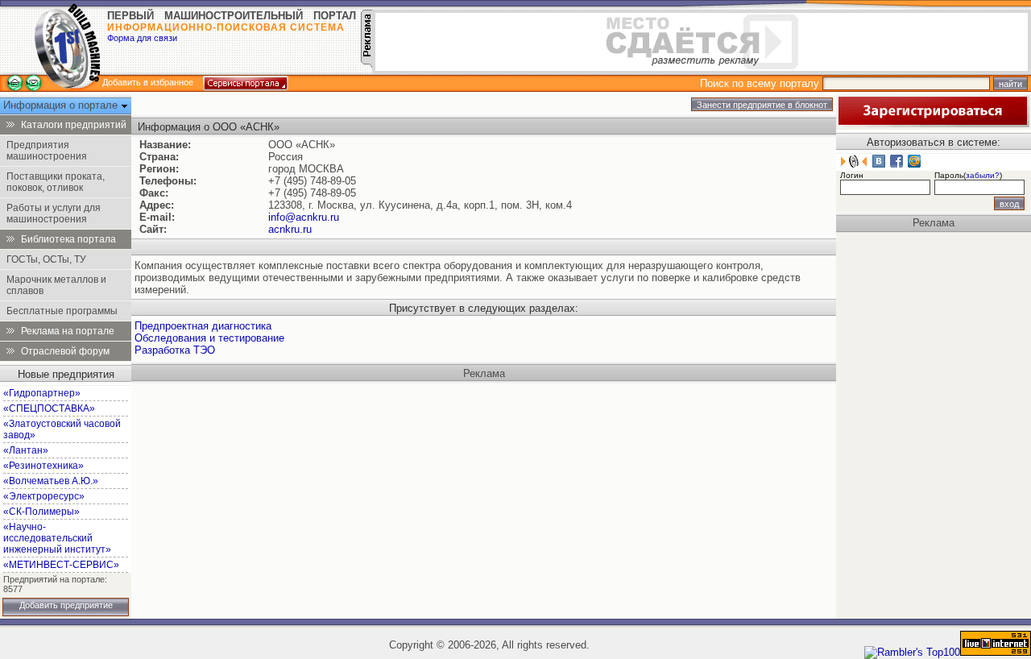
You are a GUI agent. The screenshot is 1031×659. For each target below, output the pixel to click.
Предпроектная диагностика (203, 326)
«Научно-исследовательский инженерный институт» (57, 538)
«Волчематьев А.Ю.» (50, 481)
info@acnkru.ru (303, 217)
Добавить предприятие (66, 605)
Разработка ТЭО (175, 350)
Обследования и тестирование (209, 338)
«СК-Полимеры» (41, 511)
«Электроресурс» (44, 496)
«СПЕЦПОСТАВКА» (49, 408)
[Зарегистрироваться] (932, 124)
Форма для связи (142, 38)
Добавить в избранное (147, 82)
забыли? (983, 175)
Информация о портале (62, 105)
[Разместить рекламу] (366, 64)
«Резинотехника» (43, 465)
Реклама (484, 373)
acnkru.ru (290, 229)
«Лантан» (25, 450)
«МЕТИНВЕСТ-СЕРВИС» (61, 564)
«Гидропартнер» (42, 393)
